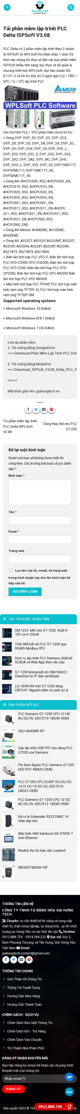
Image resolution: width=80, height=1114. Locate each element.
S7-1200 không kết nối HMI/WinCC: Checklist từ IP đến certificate (41, 674)
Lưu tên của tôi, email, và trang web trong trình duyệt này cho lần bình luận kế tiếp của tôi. (39, 577)
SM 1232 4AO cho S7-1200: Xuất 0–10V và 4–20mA (42, 632)
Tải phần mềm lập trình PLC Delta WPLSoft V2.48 (20, 426)
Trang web (16, 551)
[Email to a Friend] (43, 409)
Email (14, 531)
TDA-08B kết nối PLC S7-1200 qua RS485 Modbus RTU (40, 646)
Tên (13, 512)
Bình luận (17, 476)
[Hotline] (69, 1106)
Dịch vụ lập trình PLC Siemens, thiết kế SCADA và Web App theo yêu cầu (43, 660)
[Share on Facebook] (28, 409)
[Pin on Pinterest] (51, 409)
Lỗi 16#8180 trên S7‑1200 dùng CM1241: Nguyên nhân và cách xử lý (41, 688)
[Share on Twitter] (36, 409)
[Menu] (7, 7)
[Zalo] (69, 1091)
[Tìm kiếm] (70, 7)
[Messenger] (69, 1076)
